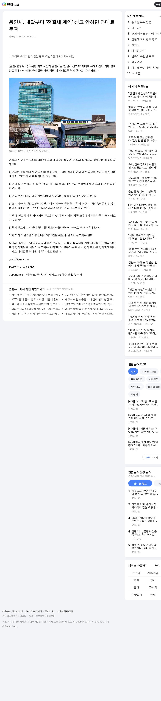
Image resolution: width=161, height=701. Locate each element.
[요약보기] (87, 45)
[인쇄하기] (112, 45)
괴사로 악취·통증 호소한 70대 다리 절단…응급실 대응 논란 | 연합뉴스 (89, 309)
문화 (136, 587)
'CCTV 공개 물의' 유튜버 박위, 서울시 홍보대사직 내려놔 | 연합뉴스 (36, 299)
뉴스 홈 (136, 573)
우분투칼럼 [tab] (137, 379)
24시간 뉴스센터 (34, 611)
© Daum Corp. (10, 626)
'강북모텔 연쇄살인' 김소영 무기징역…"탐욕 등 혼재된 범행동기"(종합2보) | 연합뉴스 (89, 304)
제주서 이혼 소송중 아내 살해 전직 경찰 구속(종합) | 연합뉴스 (89, 299)
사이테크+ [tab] (136, 386)
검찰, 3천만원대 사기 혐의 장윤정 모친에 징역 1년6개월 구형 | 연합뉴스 (36, 313)
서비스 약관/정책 (64, 611)
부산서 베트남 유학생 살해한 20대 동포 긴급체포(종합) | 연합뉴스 (36, 304)
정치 (152, 580)
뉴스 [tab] (157, 565)
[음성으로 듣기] (94, 45)
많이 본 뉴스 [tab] (140, 483)
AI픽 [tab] (133, 371)
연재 (152, 594)
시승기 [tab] (134, 394)
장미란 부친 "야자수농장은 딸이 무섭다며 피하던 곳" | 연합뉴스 (36, 294)
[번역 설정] (100, 45)
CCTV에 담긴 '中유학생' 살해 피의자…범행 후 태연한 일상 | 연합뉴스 (89, 294)
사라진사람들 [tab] (149, 371)
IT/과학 (153, 587)
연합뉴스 (13, 4)
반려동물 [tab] (153, 379)
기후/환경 (152, 573)
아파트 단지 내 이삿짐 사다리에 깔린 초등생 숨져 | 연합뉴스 (36, 309)
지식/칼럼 (136, 594)
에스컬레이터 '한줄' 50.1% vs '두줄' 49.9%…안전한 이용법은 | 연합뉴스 (89, 313)
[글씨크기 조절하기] (106, 45)
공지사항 (49, 611)
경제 (136, 580)
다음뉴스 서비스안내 (12, 611)
